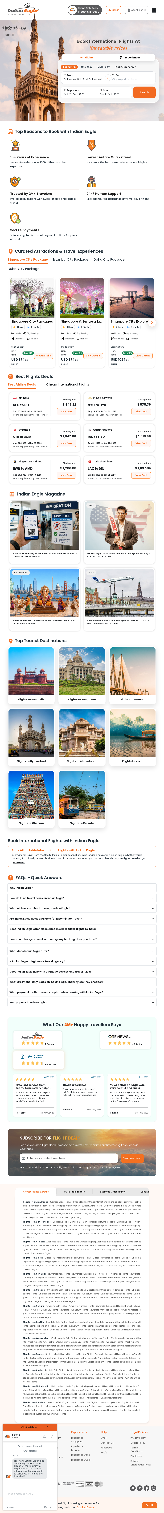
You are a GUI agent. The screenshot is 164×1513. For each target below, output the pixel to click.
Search (144, 92)
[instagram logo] (153, 1488)
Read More (19, 862)
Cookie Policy (138, 1442)
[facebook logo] (146, 1488)
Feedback (106, 1447)
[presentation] (86, 57)
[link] (31, 675)
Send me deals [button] (132, 1158)
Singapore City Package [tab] (28, 259)
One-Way (86, 67)
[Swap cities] (108, 78)
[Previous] (12, 322)
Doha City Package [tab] (109, 259)
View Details (43, 355)
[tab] (86, 57)
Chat (104, 1437)
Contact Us (107, 1442)
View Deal (66, 411)
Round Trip (69, 67)
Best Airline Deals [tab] (22, 384)
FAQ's (104, 1452)
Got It (149, 1505)
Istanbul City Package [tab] (70, 259)
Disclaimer (136, 1456)
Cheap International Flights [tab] (67, 384)
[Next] (152, 322)
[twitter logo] (140, 1488)
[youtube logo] (133, 1488)
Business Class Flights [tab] (113, 1191)
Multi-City (104, 67)
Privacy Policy (138, 1437)
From (70, 75)
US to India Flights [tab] (74, 1191)
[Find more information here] (30, 1467)
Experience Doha (80, 1454)
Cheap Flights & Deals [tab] (36, 1191)
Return (106, 90)
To (117, 75)
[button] (154, 10)
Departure (73, 90)
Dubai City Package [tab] (23, 269)
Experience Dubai (80, 1459)
